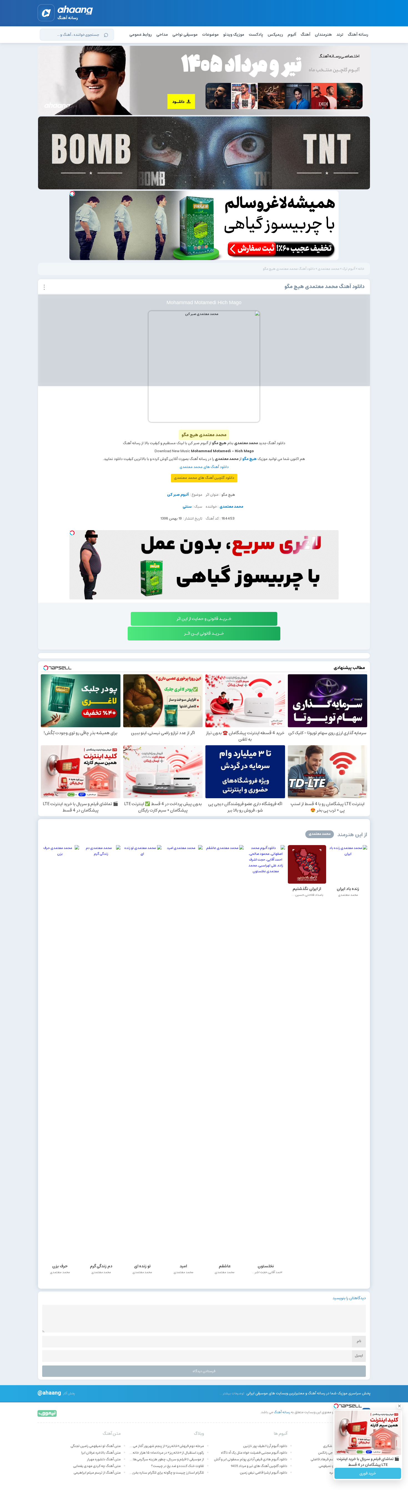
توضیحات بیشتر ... (232, 1393)
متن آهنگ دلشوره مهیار (104, 1459)
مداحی (162, 34)
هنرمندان (323, 34)
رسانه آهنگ (358, 34)
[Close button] (399, 1406)
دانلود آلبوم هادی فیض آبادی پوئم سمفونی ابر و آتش (250, 1459)
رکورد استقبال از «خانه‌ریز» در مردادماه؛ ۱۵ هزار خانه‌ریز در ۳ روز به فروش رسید (166, 1453)
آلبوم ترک (348, 269)
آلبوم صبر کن (178, 495)
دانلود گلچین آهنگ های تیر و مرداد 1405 (259, 1466)
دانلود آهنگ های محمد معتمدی (204, 467)
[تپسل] (72, 193)
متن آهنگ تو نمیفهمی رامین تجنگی (95, 1446)
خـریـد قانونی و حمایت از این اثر (204, 618)
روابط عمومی (140, 34)
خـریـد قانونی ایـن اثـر (204, 633)
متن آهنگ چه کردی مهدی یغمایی (97, 1466)
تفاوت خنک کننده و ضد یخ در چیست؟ (177, 1466)
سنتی (187, 506)
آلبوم (292, 34)
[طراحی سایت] (47, 1413)
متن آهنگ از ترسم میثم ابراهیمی (97, 1473)
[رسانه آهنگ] (75, 11)
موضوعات (210, 34)
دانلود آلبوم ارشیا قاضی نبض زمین (263, 1473)
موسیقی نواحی (185, 34)
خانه (361, 269)
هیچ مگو (249, 459)
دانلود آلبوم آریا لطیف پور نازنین (265, 1446)
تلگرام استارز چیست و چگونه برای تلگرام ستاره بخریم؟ (166, 1473)
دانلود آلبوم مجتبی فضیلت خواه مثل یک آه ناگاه (254, 1453)
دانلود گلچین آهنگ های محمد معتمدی (204, 478)
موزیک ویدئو (233, 34)
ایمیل (359, 1356)
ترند (339, 34)
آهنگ (305, 34)
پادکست (256, 34)
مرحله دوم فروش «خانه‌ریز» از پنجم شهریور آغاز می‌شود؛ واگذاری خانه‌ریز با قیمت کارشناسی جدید (166, 1446)
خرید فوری (367, 1473)
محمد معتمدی (328, 269)
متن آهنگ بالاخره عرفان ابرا (101, 1453)
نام (359, 1341)
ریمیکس (275, 34)
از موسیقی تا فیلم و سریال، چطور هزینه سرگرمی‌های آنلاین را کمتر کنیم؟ (166, 1459)
